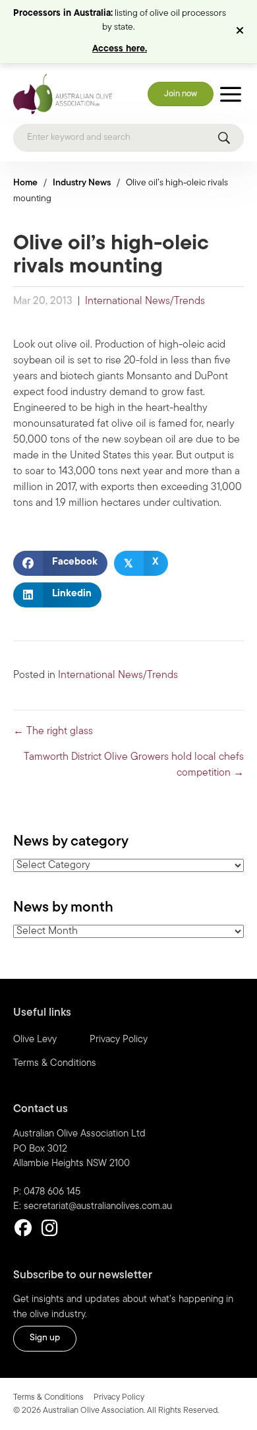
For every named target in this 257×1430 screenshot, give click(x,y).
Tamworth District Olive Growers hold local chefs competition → (134, 765)
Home (25, 183)
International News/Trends (145, 301)
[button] (241, 31)
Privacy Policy (119, 1040)
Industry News (82, 183)
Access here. (119, 49)
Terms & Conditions (54, 1064)
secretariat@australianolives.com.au (98, 1207)
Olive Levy (35, 1040)
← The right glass (53, 731)
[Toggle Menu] (230, 94)
